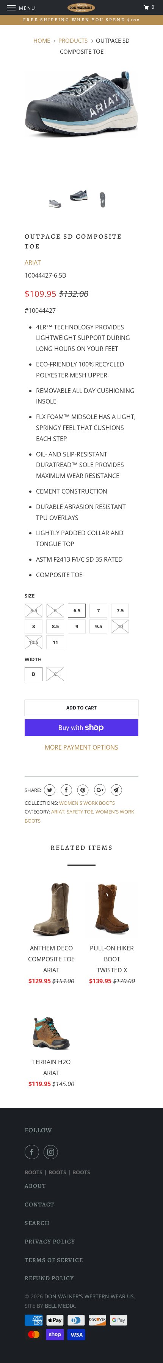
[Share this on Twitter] (48, 790)
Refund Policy (49, 1278)
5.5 (33, 610)
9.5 (98, 626)
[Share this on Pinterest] (82, 790)
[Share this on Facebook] (65, 790)
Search (37, 1223)
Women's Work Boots (87, 802)
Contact (39, 1204)
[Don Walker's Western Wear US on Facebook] (33, 1152)
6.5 (77, 610)
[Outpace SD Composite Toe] (81, 104)
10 (120, 626)
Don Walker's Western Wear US (89, 1296)
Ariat (33, 262)
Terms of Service (54, 1260)
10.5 (33, 642)
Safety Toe (80, 811)
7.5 (120, 610)
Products (73, 40)
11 (55, 642)
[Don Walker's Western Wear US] (81, 7)
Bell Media (60, 1305)
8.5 (55, 626)
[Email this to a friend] (115, 790)
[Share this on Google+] (98, 790)
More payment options (81, 747)
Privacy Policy (50, 1241)
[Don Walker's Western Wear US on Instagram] (52, 1152)
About (35, 1186)
